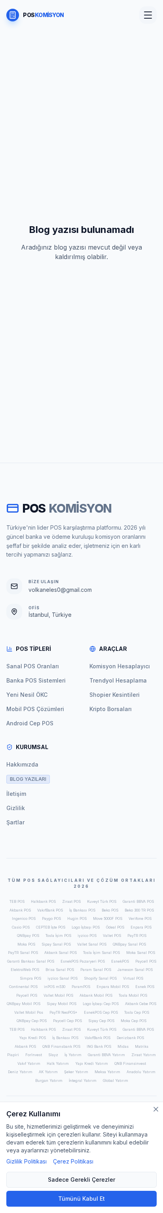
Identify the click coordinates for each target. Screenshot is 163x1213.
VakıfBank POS (50, 910)
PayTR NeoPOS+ (63, 1012)
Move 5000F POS (107, 918)
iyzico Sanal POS (62, 978)
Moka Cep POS (133, 1020)
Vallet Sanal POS (91, 944)
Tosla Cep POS (136, 1012)
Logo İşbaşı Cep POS (101, 1003)
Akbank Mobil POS (96, 995)
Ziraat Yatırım (143, 1055)
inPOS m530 (54, 986)
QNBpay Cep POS (32, 1020)
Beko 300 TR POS (139, 910)
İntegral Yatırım (83, 1080)
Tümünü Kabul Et (81, 1198)
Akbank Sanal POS (60, 952)
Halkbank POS (43, 901)
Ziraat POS (71, 901)
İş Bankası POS (82, 910)
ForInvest (33, 1055)
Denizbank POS (130, 1038)
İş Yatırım (73, 1055)
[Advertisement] (81, 88)
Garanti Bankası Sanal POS (30, 961)
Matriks (141, 1046)
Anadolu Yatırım (141, 1072)
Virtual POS (133, 978)
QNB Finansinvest (130, 1063)
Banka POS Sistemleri (36, 680)
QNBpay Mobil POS (23, 1003)
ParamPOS (81, 986)
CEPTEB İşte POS (50, 927)
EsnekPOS (120, 961)
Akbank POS (20, 910)
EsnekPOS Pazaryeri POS (83, 961)
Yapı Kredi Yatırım (91, 1063)
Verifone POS (140, 918)
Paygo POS (51, 918)
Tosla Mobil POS (133, 995)
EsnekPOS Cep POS (101, 1012)
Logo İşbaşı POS (86, 927)
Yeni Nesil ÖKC (26, 694)
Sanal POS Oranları (32, 666)
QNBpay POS (28, 935)
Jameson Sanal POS (135, 969)
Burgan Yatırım (49, 1080)
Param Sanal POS (95, 969)
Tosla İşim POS (58, 935)
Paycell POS (145, 961)
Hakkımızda (22, 764)
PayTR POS (136, 935)
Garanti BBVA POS (138, 901)
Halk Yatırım (58, 1063)
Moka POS (26, 944)
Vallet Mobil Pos (28, 1012)
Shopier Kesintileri (114, 694)
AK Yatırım (48, 1072)
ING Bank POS (99, 1046)
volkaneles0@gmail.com (60, 589)
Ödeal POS (115, 927)
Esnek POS (144, 986)
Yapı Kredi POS (32, 1038)
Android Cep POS (29, 723)
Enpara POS (141, 927)
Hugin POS (77, 918)
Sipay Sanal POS (56, 944)
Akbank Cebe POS (140, 1003)
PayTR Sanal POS (23, 952)
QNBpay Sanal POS (129, 944)
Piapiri (13, 1055)
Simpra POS (30, 978)
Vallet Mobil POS (58, 995)
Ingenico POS (24, 918)
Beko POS (110, 910)
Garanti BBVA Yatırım (106, 1055)
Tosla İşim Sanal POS (101, 952)
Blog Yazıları (28, 779)
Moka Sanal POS (140, 952)
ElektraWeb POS (25, 969)
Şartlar (15, 822)
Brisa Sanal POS (59, 969)
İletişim (16, 793)
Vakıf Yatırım (28, 1063)
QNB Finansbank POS (61, 1046)
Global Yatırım (115, 1080)
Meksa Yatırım (107, 1072)
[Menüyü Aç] (148, 15)
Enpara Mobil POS (113, 986)
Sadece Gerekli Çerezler (81, 1179)
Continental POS (23, 986)
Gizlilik (15, 808)
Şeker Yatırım (76, 1072)
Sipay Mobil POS (61, 1003)
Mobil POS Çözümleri (35, 709)
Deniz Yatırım (20, 1072)
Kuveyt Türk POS (101, 901)
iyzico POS (87, 935)
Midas (123, 1046)
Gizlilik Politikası (26, 1161)
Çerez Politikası (73, 1161)
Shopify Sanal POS (100, 978)
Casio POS (21, 927)
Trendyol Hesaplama (118, 680)
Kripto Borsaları (110, 709)
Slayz (53, 1055)
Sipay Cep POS (101, 1020)
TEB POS (17, 901)
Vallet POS (112, 935)
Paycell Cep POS (67, 1020)
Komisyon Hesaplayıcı (119, 666)
